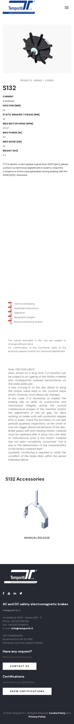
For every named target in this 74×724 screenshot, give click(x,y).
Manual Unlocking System (28, 321)
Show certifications (27, 691)
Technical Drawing (24, 303)
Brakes (38, 80)
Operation (19, 312)
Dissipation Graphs (24, 317)
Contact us (19, 666)
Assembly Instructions (25, 308)
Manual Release (37, 538)
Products (26, 80)
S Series (49, 80)
